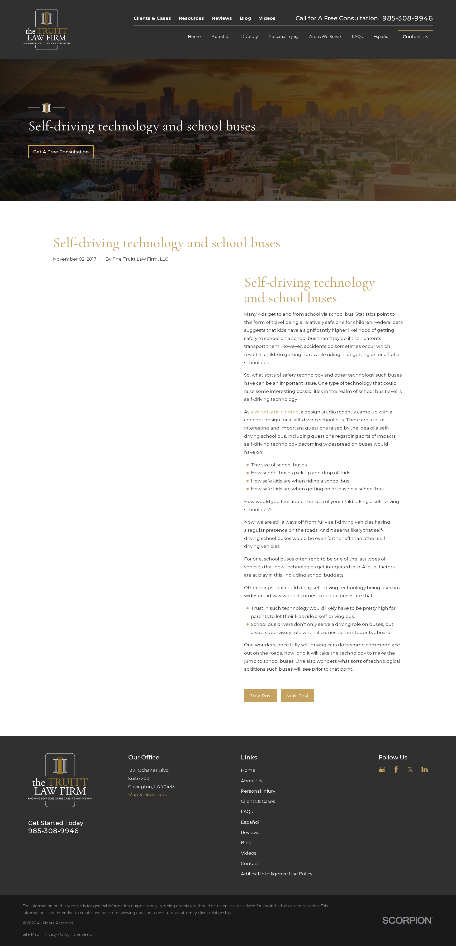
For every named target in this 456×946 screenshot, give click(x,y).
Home (248, 770)
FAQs (247, 811)
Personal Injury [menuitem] (283, 36)
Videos (267, 18)
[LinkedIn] (424, 769)
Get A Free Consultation (61, 151)
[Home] (46, 29)
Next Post (297, 695)
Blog (245, 18)
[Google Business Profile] (382, 769)
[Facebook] (396, 769)
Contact (250, 863)
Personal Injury (258, 791)
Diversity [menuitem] (249, 36)
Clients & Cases (152, 18)
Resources (191, 18)
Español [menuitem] (381, 36)
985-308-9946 (407, 18)
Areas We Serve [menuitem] (325, 36)
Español (250, 822)
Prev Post (260, 695)
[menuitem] (31, 934)
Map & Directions (147, 794)
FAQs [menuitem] (357, 36)
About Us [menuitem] (221, 36)
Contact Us (415, 36)
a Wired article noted (275, 412)
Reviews (222, 18)
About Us (251, 780)
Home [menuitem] (194, 36)
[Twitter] (410, 769)
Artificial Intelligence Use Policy (276, 873)
